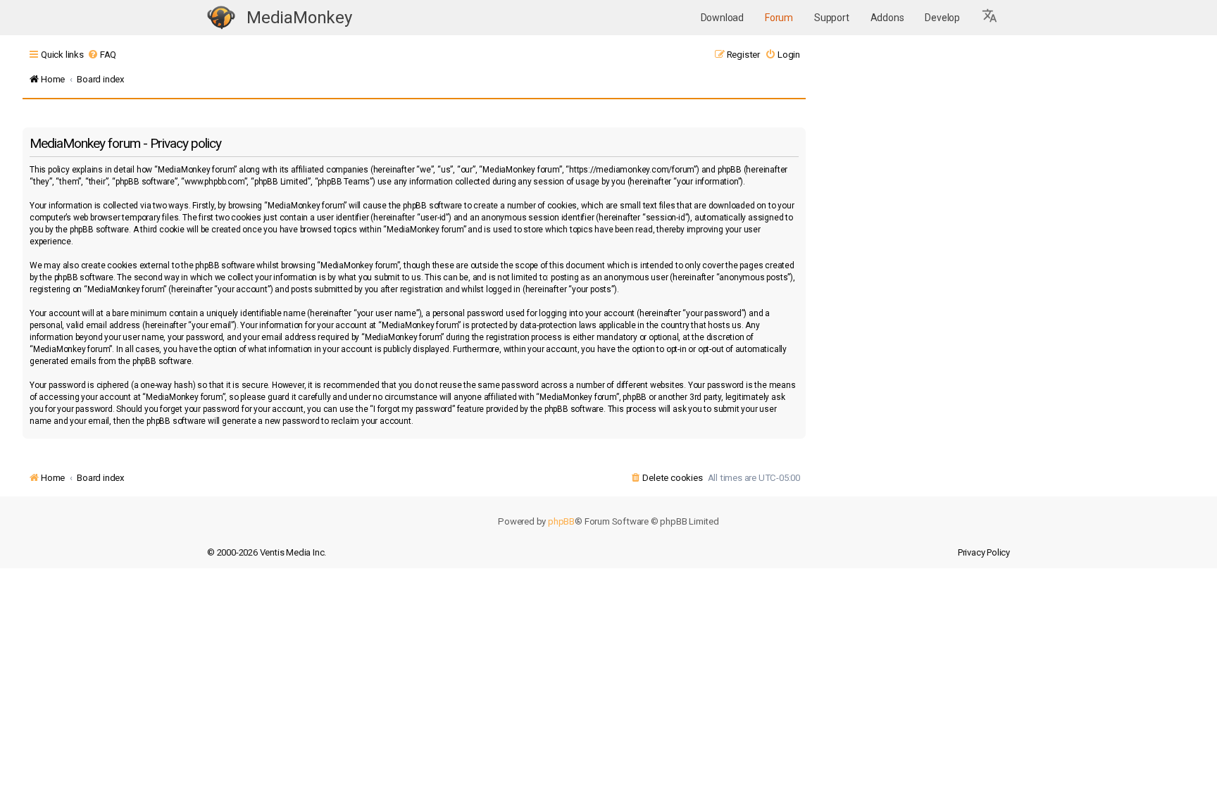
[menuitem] (101, 54)
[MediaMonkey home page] (221, 18)
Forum (779, 17)
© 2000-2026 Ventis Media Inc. (266, 552)
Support (831, 17)
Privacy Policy (984, 552)
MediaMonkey (299, 17)
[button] (990, 17)
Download (722, 17)
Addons (887, 17)
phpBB (561, 521)
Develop (942, 17)
